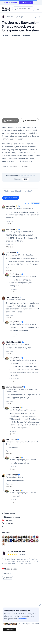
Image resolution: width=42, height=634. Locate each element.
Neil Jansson (11, 439)
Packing (26, 35)
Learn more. (23, 619)
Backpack (16, 35)
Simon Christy (12, 475)
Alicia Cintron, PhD (14, 342)
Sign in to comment (10, 198)
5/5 (18, 563)
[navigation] (38, 9)
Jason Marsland (12, 297)
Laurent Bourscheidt (14, 387)
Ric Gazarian (11, 253)
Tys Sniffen (10, 206)
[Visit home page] (6, 9)
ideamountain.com (20, 166)
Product (6, 35)
